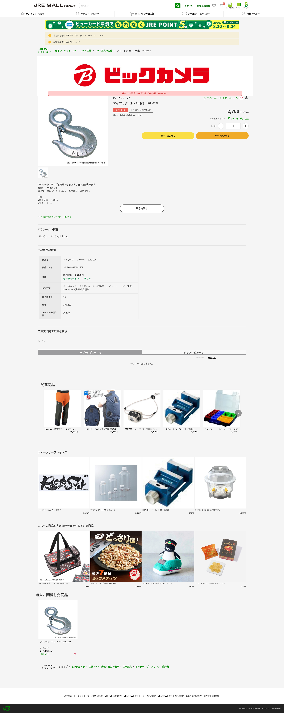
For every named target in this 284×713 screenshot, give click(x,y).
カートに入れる (168, 136)
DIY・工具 (86, 50)
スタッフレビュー (194, 352)
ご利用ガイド (70, 696)
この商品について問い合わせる (222, 98)
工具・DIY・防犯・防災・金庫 (104, 666)
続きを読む (142, 208)
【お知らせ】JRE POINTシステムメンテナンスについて (79, 35)
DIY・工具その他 (104, 50)
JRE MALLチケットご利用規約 (171, 696)
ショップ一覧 (83, 696)
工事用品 (127, 666)
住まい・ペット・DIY (66, 50)
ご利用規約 (151, 696)
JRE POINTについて (113, 696)
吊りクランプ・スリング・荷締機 (152, 666)
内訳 (247, 119)
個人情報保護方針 (211, 696)
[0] (221, 6)
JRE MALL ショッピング (44, 50)
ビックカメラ (78, 666)
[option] (73, 131)
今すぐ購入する (222, 136)
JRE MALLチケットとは (134, 696)
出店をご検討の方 (194, 696)
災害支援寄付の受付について (66, 42)
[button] (238, 413)
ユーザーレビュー (90, 352)
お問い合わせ (97, 696)
